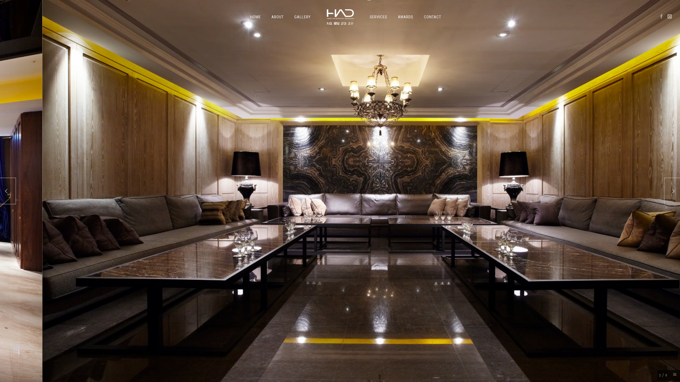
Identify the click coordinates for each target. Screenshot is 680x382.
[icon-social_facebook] (662, 16)
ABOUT (277, 17)
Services (378, 17)
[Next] (672, 191)
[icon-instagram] (670, 16)
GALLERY (302, 17)
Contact (432, 17)
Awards (405, 17)
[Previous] (8, 191)
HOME (255, 17)
